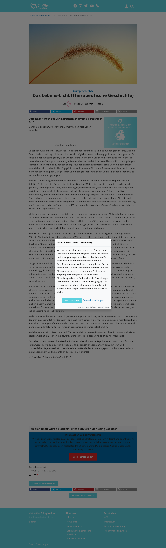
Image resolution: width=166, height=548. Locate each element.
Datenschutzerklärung (100, 307)
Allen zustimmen (72, 300)
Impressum (83, 307)
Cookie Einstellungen (93, 300)
